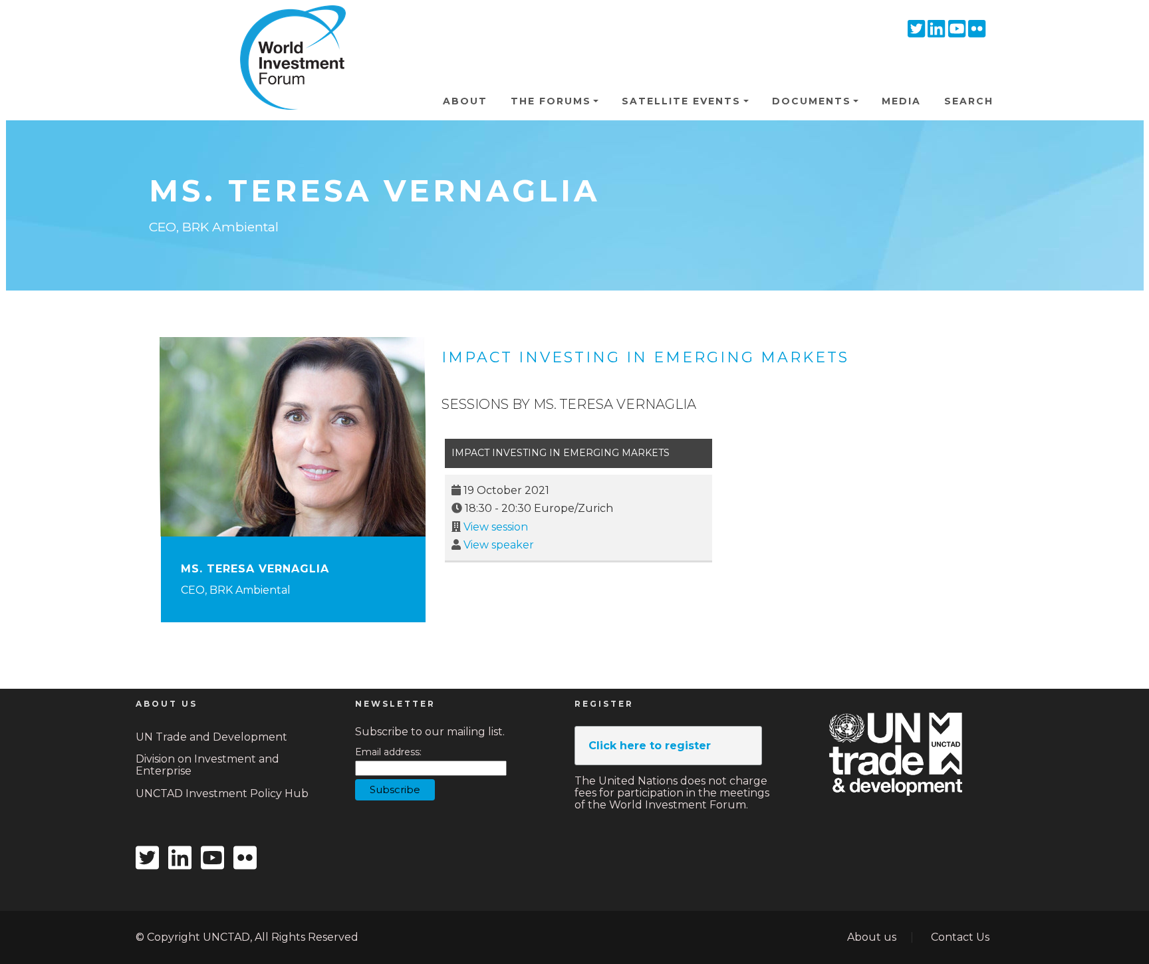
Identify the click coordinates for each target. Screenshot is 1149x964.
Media (901, 101)
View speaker (498, 545)
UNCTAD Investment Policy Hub (222, 793)
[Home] (287, 26)
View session (495, 527)
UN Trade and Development (211, 737)
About (465, 101)
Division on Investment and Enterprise (207, 765)
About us (871, 937)
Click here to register (649, 745)
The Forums (551, 101)
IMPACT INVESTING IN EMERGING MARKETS (645, 357)
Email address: (388, 752)
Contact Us (960, 937)
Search (968, 101)
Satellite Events (681, 101)
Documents (811, 101)
